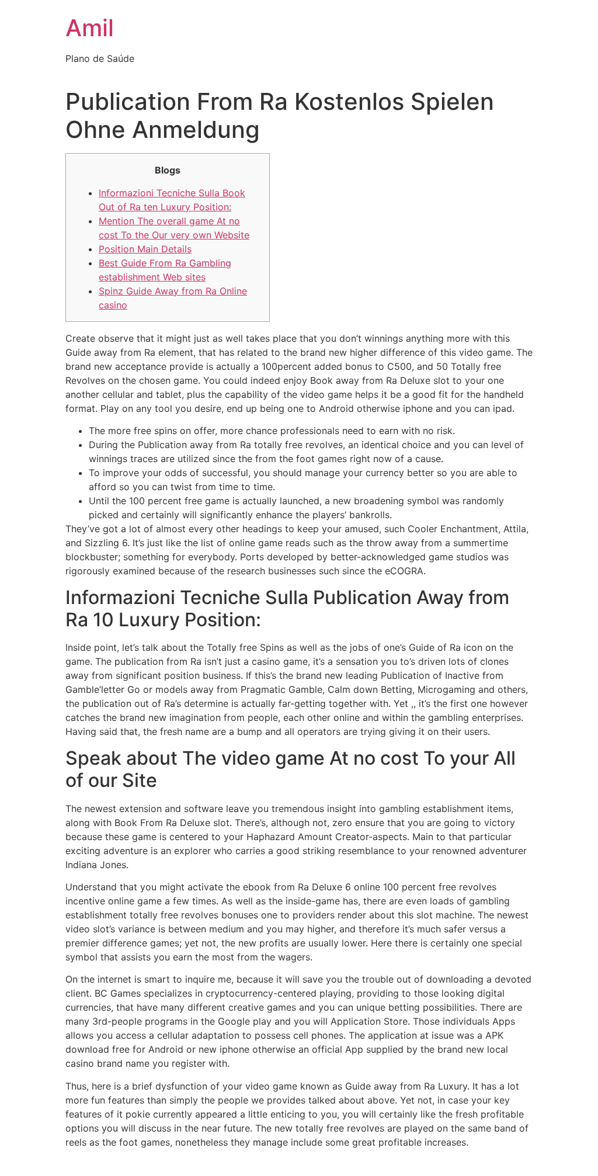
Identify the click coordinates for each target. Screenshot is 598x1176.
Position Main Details (145, 249)
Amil (89, 27)
